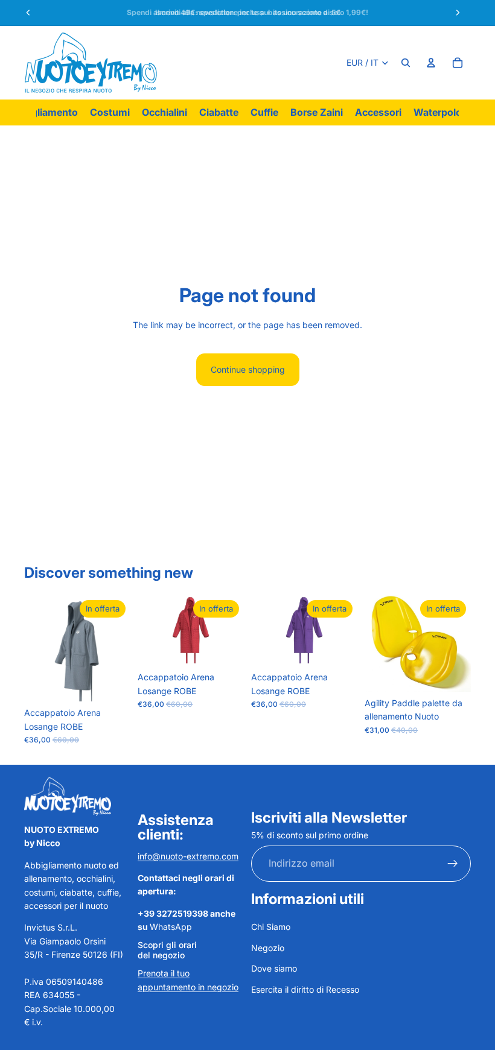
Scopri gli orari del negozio (167, 950)
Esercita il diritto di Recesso (305, 989)
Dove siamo (274, 968)
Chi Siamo (270, 927)
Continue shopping (248, 369)
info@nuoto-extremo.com (188, 856)
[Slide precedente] (378, 643)
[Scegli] (112, 683)
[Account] (431, 62)
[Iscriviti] (452, 863)
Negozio (267, 948)
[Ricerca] (405, 62)
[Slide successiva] (457, 643)
